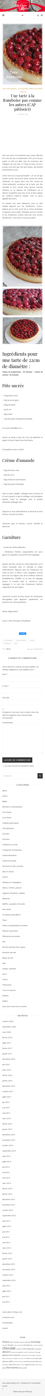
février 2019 (7, 1037)
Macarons (6, 898)
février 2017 (7, 1048)
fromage (37, 1352)
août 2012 (6, 1285)
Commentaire (7, 722)
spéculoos (38, 1365)
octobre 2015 (7, 1091)
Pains (4, 920)
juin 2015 (6, 1102)
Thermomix (6, 985)
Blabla (4, 801)
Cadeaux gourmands (10, 823)
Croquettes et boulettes (12, 850)
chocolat (9, 1348)
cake (15, 1345)
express (20, 1352)
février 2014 (7, 1188)
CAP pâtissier (8, 640)
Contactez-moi (8, 1317)
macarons (17, 1355)
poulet (32, 1361)
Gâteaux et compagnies (11, 882)
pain (36, 1358)
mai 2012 (6, 1302)
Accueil (5, 1328)
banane (16, 1342)
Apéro (4, 790)
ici (22, 428)
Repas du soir (7, 958)
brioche (10, 1345)
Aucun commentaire (35, 649)
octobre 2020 (7, 1021)
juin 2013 (6, 1232)
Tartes (23, 92)
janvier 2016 (7, 1080)
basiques (22, 1342)
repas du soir (30, 1364)
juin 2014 (6, 1167)
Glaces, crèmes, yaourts (12, 887)
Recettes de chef (9, 952)
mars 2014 (6, 1183)
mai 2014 (6, 1172)
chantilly (39, 1345)
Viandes (5, 995)
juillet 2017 (6, 1043)
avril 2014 (6, 1178)
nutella (32, 1358)
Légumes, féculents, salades (13, 893)
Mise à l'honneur (7, 1358)
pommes (27, 1361)
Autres (5, 796)
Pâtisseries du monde (11, 936)
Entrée (5, 877)
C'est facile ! (7, 812)
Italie (11, 1355)
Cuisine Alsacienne (9, 855)
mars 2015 (6, 1118)
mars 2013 (6, 1248)
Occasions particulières (30, 89)
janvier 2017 (7, 1053)
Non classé (6, 909)
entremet (14, 1352)
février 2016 (7, 1075)
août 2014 (6, 1156)
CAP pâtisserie (9, 89)
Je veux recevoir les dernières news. (19, 766)
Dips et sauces (8, 871)
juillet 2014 (6, 1161)
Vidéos (5, 1001)
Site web (5, 697)
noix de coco (22, 1358)
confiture (19, 1349)
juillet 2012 (6, 1291)
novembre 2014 (8, 1140)
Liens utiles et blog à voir (12, 1312)
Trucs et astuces (9, 990)
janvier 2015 (7, 1129)
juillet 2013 (6, 1226)
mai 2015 (6, 1107)
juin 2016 (6, 1064)
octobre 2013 (7, 1210)
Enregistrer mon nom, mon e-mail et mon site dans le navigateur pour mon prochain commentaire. (20, 715)
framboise (7, 644)
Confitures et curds (10, 844)
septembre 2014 (9, 1151)
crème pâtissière (28, 1349)
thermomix (12, 1367)
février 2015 (7, 1124)
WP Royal (28, 1391)
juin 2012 (6, 1296)
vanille (24, 1368)
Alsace (5, 1341)
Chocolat (5, 834)
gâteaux (5, 1355)
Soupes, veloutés (9, 968)
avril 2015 (6, 1113)
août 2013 (6, 1221)
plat (10, 1361)
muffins (15, 1358)
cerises (35, 1345)
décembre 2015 (8, 1086)
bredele (4, 1345)
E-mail (5, 686)
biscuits (28, 1342)
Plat (3, 941)
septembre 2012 (9, 1280)
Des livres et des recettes (12, 866)
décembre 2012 (8, 1264)
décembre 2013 (8, 1199)
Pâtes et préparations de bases (15, 925)
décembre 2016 (8, 1059)
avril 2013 (6, 1242)
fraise (25, 1352)
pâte (36, 1361)
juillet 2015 (6, 1097)
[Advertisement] (22, 135)
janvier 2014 (7, 1194)
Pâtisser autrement (10, 931)
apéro (12, 1342)
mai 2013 (6, 1237)
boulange (35, 1341)
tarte (15, 644)
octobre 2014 (7, 1145)
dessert (32, 640)
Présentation (7, 1323)
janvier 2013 (7, 1258)
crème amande (21, 640)
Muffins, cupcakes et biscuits (13, 904)
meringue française (35, 1355)
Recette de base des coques (13, 947)
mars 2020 (6, 1032)
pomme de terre (18, 1361)
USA (20, 1368)
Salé (4, 963)
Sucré (4, 974)
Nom (5, 674)
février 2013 (7, 1253)
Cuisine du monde (9, 861)
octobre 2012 (7, 1275)
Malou (8, 649)
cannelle (19, 1345)
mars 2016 (6, 1070)
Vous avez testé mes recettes (14, 1006)
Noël (28, 1358)
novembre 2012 (8, 1269)
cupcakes (38, 1349)
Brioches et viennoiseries (12, 807)
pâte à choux (20, 1365)
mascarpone (25, 1355)
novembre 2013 (8, 1205)
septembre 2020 (9, 1026)
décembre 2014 (8, 1134)
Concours (6, 839)
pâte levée (12, 1365)
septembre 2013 (9, 1215)
